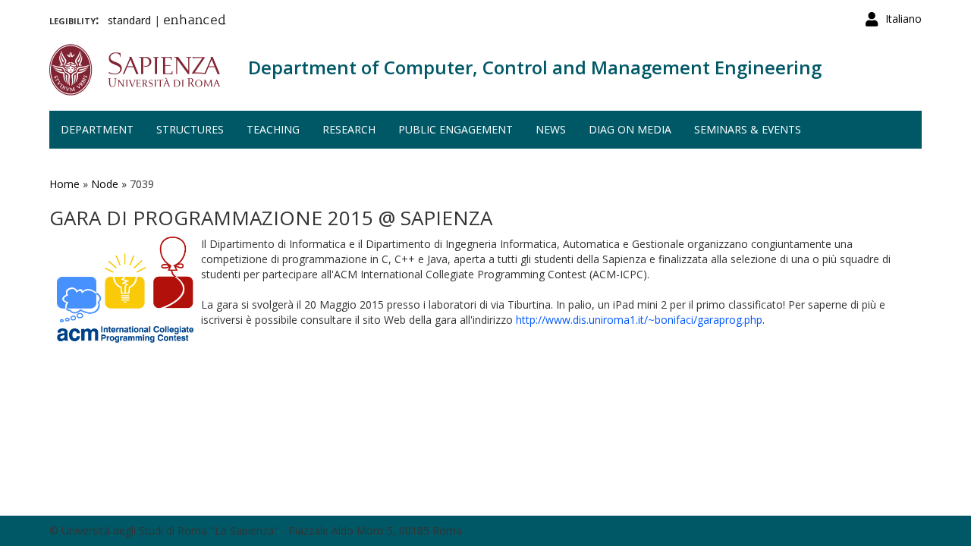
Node (104, 184)
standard (129, 20)
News (551, 129)
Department (97, 129)
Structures (190, 129)
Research (349, 129)
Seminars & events (747, 129)
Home (64, 184)
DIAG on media (630, 129)
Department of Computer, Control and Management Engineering (535, 67)
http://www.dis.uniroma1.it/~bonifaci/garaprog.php (639, 319)
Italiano (903, 18)
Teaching (273, 129)
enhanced (194, 21)
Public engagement (455, 129)
